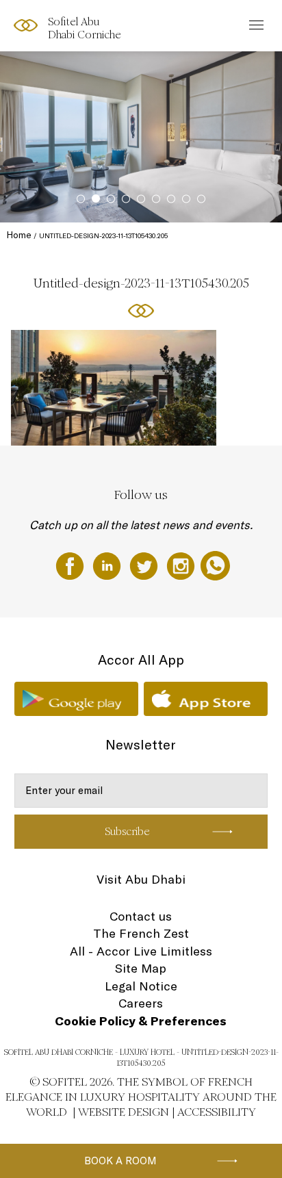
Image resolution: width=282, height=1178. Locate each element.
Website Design (123, 1112)
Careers (140, 1003)
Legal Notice (141, 986)
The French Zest (141, 933)
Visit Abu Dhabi (141, 879)
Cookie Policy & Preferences (141, 1021)
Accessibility (216, 1112)
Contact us (141, 916)
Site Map (140, 968)
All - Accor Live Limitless (141, 951)
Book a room (120, 1160)
